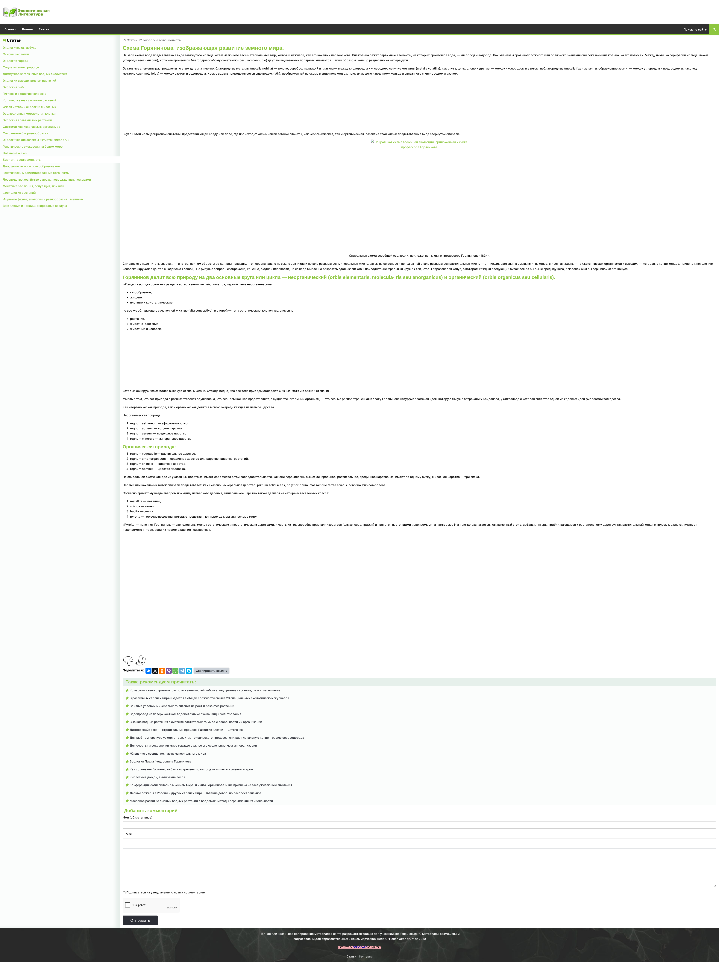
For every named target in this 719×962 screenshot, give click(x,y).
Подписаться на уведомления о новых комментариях (166, 892)
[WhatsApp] (175, 671)
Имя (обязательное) (137, 817)
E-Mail (127, 834)
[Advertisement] (604, 11)
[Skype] (189, 671)
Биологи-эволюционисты (162, 40)
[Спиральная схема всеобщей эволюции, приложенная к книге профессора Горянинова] (419, 195)
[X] (155, 671)
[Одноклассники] (162, 671)
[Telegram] (182, 671)
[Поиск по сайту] (714, 29)
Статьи (132, 40)
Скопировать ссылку (211, 671)
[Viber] (169, 671)
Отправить (140, 920)
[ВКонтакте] (148, 671)
